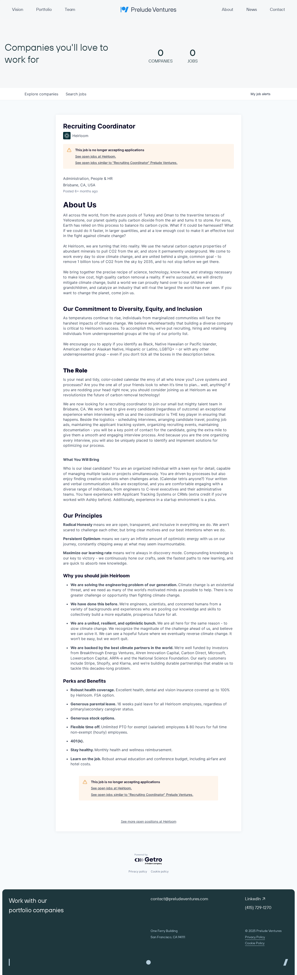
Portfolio (44, 9)
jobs (76, 94)
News (251, 9)
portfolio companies (36, 910)
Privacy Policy (255, 937)
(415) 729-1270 (258, 907)
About (227, 9)
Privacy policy (138, 871)
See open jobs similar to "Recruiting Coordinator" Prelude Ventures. (126, 163)
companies (41, 94)
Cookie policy (160, 871)
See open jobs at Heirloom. (95, 156)
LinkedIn (253, 898)
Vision (17, 9)
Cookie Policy (255, 943)
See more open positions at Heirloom (148, 821)
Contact (277, 9)
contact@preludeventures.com (179, 898)
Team (70, 9)
